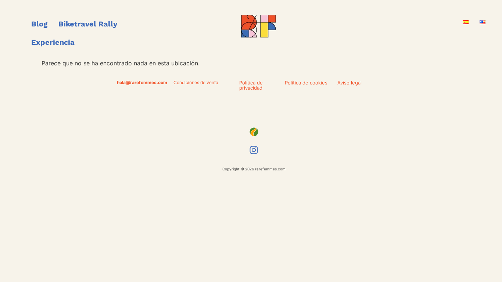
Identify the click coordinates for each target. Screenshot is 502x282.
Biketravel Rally (87, 23)
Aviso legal (349, 83)
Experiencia (53, 42)
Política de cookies (306, 83)
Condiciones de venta (195, 82)
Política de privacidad (251, 85)
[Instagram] (254, 150)
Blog (39, 23)
